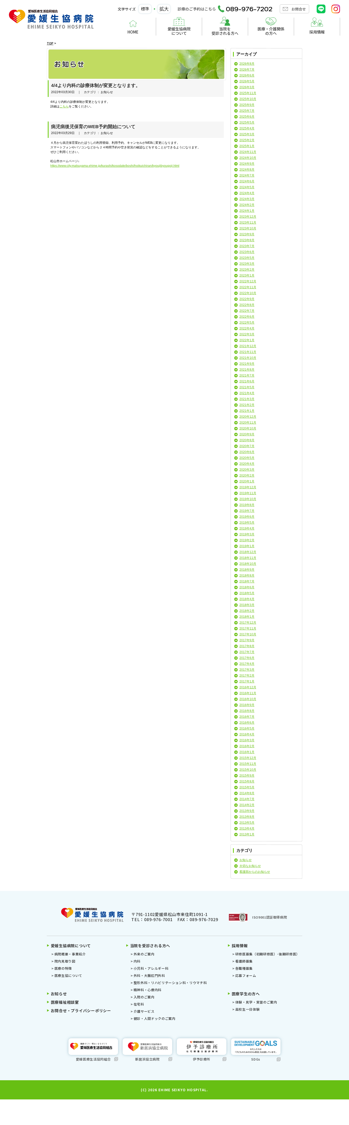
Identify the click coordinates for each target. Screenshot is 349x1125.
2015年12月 (247, 758)
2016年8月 (246, 711)
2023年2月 (246, 269)
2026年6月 (246, 75)
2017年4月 (246, 664)
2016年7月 (246, 717)
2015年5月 (246, 787)
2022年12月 (247, 281)
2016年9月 (246, 705)
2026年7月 (246, 69)
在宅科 (139, 1004)
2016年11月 (247, 693)
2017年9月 (246, 640)
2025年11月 (247, 93)
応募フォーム (245, 975)
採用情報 (317, 32)
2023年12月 (247, 216)
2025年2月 (246, 140)
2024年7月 (246, 175)
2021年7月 (246, 375)
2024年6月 (246, 181)
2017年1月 (246, 681)
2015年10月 (247, 769)
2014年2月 (246, 805)
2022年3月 (246, 334)
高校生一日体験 (247, 1009)
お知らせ (245, 860)
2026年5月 (246, 81)
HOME (132, 32)
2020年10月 (247, 428)
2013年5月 (246, 822)
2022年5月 (246, 322)
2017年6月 (246, 658)
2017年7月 (246, 652)
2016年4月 (246, 734)
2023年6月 (246, 252)
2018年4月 (246, 599)
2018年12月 (247, 552)
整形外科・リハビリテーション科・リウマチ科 (170, 982)
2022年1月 (246, 340)
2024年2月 (246, 205)
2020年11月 (247, 422)
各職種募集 (244, 968)
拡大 (164, 9)
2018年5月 (246, 593)
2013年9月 (246, 811)
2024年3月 (246, 199)
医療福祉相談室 (65, 1002)
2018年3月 (246, 605)
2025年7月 (246, 111)
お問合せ (299, 9)
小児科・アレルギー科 (151, 968)
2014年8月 (246, 793)
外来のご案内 (144, 954)
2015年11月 (247, 764)
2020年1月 (246, 481)
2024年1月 (246, 211)
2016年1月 (246, 752)
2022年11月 (247, 287)
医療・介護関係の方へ (271, 31)
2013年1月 (246, 834)
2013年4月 (246, 828)
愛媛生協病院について (179, 31)
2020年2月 (246, 475)
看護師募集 (244, 961)
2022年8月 (246, 305)
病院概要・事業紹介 (70, 954)
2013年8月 (246, 817)
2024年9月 (246, 164)
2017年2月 (246, 675)
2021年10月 (247, 358)
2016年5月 (246, 728)
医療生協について (68, 975)
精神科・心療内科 (147, 989)
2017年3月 (246, 669)
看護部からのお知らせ (254, 872)
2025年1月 (246, 146)
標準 (145, 9)
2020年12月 (247, 416)
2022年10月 (247, 293)
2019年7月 (246, 511)
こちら (64, 106)
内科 (137, 961)
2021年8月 (246, 369)
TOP (50, 43)
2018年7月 (246, 581)
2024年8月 (246, 169)
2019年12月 (247, 487)
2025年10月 (247, 99)
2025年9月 (246, 105)
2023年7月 (246, 246)
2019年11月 (247, 493)
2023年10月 (247, 228)
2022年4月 (246, 328)
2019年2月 (246, 540)
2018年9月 (246, 569)
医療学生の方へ (246, 994)
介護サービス (144, 1011)
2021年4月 (246, 393)
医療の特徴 (63, 968)
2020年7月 (246, 446)
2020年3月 (246, 469)
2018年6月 (246, 587)
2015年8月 (246, 781)
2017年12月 (247, 622)
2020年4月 (246, 464)
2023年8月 (246, 240)
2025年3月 (246, 134)
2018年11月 (247, 558)
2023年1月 (246, 275)
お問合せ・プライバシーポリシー (81, 1010)
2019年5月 (246, 522)
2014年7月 (246, 799)
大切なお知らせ (250, 866)
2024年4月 (246, 193)
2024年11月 (247, 152)
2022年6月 (246, 316)
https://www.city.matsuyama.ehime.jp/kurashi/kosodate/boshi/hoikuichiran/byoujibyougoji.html (114, 166)
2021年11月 (247, 352)
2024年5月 (246, 187)
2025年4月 (246, 128)
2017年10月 (247, 634)
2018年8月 (246, 575)
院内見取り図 (64, 961)
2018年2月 (246, 611)
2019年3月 (246, 534)
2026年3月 (246, 87)
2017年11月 (247, 628)
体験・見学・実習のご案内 (256, 1002)
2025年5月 (246, 122)
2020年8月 (246, 440)
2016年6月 (246, 722)
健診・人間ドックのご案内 (154, 1018)
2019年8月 (246, 505)
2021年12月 (247, 346)
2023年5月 (246, 258)
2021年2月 (246, 405)
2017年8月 (246, 646)
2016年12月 (247, 687)
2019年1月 (246, 546)
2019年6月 (246, 517)
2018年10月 (247, 564)
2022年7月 (246, 311)
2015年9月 (246, 775)
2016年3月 (246, 740)
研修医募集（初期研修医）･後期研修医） (267, 954)
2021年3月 (246, 399)
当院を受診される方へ (225, 31)
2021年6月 (246, 381)
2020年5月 (246, 458)
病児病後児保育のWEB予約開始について (93, 126)
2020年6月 (246, 452)
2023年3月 (246, 264)
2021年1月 (246, 411)
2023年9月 (246, 234)
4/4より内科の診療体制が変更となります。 (95, 85)
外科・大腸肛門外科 (149, 975)
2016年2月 (246, 746)
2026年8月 (246, 63)
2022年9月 (246, 299)
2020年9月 (246, 434)
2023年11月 (247, 222)
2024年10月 (247, 158)
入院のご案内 (144, 997)
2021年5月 (246, 387)
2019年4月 (246, 528)
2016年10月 (247, 699)
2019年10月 (247, 499)
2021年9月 (246, 364)
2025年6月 (246, 116)
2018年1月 (246, 617)
